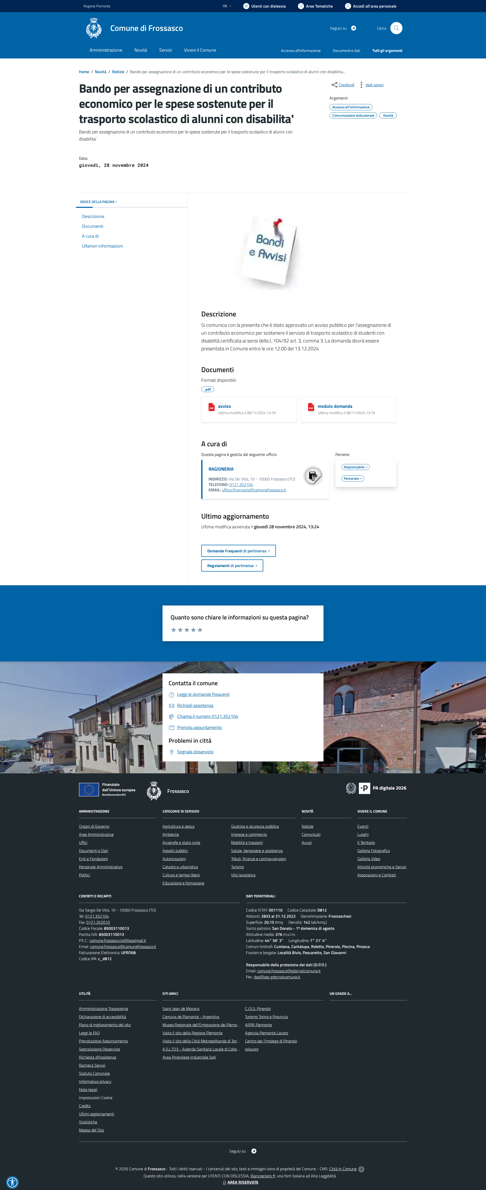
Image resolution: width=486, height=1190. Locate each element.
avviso (224, 406)
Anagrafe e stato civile (181, 842)
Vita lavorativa (243, 875)
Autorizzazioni (174, 859)
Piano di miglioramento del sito (105, 1025)
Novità (100, 72)
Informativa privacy (95, 1081)
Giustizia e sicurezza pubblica (255, 826)
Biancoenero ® (263, 1176)
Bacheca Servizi (92, 1065)
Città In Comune (343, 1169)
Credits (85, 1106)
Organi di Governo (94, 826)
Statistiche (88, 1122)
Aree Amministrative (96, 834)
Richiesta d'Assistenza (97, 1057)
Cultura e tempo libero (181, 875)
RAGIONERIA (221, 469)
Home (84, 72)
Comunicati (311, 834)
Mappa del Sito (91, 1130)
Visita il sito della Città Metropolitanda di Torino (202, 1041)
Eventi (362, 826)
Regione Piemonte (97, 6)
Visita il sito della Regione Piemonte (192, 1033)
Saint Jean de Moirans (181, 1008)
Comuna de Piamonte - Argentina (191, 1017)
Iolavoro (251, 1049)
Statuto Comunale (94, 1073)
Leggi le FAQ (89, 1033)
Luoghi (363, 834)
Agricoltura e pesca (178, 826)
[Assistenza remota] (361, 1169)
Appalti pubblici (175, 851)
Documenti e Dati (93, 851)
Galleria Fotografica (373, 851)
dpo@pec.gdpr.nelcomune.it (277, 977)
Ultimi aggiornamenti (96, 1114)
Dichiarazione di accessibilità (102, 1017)
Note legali (88, 1089)
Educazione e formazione (183, 883)
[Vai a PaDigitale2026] (376, 787)
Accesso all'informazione (301, 50)
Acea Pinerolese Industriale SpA (189, 1057)
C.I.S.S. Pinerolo (258, 1008)
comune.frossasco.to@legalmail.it (118, 940)
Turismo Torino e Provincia (266, 1017)
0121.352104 (241, 484)
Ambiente (171, 834)
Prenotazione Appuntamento (103, 1041)
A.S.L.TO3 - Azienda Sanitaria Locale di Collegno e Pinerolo (212, 1049)
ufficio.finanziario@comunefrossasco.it (254, 490)
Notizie (118, 72)
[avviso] (212, 407)
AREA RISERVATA (243, 1182)
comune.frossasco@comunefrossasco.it (123, 946)
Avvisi (307, 842)
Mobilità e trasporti (247, 842)
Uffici (83, 842)
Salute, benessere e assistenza (257, 851)
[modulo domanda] (311, 407)
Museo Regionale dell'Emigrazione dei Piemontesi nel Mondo (213, 1025)
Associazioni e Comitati (376, 875)
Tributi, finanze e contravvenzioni (258, 859)
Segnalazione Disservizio (99, 1049)
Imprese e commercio (249, 834)
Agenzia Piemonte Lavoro (266, 1033)
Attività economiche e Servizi (381, 867)
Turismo (237, 867)
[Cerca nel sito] (396, 28)
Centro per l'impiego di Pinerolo (271, 1041)
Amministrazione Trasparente (103, 1008)
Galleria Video (368, 859)
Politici (84, 875)
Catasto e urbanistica (180, 867)
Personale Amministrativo (101, 867)
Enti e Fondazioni (93, 859)
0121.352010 (98, 922)
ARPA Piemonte (258, 1025)
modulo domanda (335, 406)
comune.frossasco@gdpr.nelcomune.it (289, 971)
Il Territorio (366, 842)
